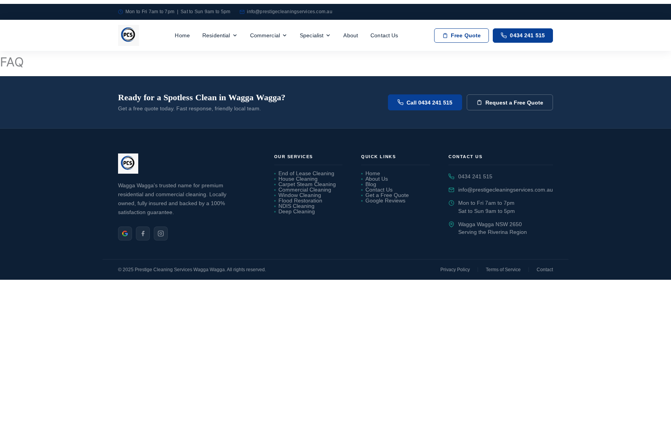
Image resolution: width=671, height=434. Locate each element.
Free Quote (466, 35)
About (350, 35)
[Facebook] (143, 234)
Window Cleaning (299, 195)
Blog (370, 184)
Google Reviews (385, 201)
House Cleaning (298, 179)
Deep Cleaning (296, 212)
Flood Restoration (300, 201)
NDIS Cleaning (296, 206)
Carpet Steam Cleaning (307, 184)
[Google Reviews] (125, 234)
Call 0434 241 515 (429, 102)
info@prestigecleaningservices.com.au (289, 11)
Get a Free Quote (387, 195)
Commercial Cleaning (304, 190)
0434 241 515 (475, 177)
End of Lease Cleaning (306, 173)
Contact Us (384, 35)
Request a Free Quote (514, 102)
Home (182, 35)
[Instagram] (161, 234)
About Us (376, 179)
